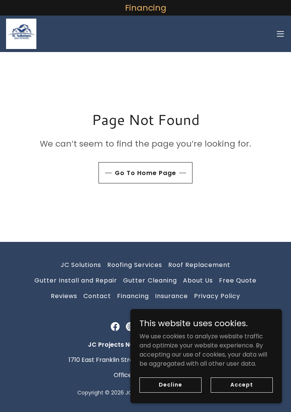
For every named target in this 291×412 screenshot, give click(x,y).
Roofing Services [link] (134, 264)
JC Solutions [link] (81, 264)
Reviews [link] (64, 296)
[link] (21, 34)
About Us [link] (198, 280)
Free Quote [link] (238, 280)
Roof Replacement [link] (199, 264)
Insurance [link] (171, 296)
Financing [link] (133, 296)
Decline (170, 384)
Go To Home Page (145, 173)
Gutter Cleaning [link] (150, 280)
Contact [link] (97, 296)
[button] (280, 33)
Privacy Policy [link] (217, 296)
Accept (241, 384)
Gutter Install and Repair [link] (75, 280)
